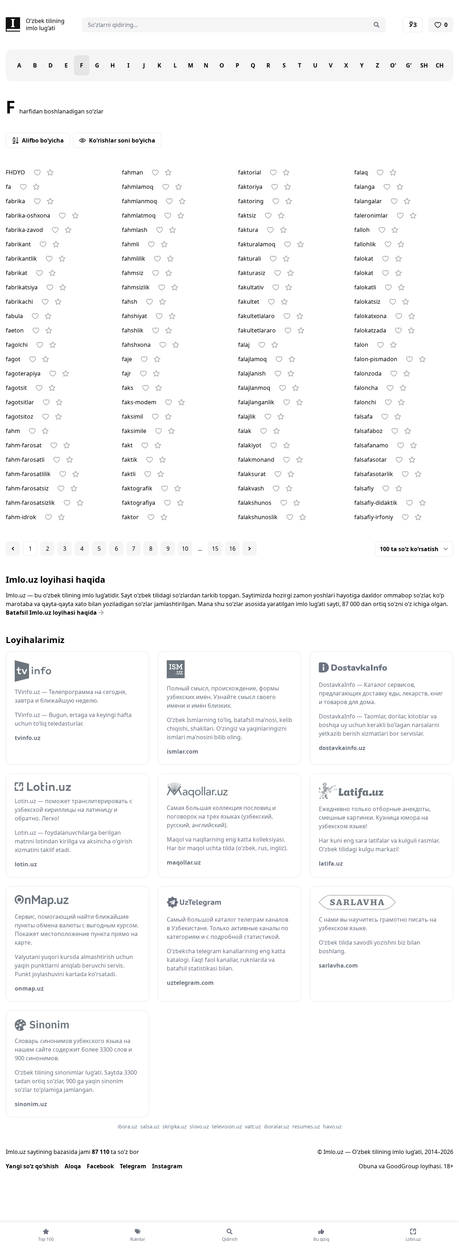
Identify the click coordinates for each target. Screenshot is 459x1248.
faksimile (134, 431)
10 (185, 549)
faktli (129, 474)
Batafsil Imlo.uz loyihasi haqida (51, 612)
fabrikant (18, 244)
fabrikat (16, 273)
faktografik (137, 488)
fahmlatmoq (139, 215)
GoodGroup (402, 1166)
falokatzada (370, 330)
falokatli (365, 287)
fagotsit (16, 388)
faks (127, 388)
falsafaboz (368, 431)
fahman (132, 172)
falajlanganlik (256, 402)
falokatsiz (367, 302)
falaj (244, 345)
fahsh (129, 302)
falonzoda (368, 373)
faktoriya (250, 187)
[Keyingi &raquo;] (249, 548)
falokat (363, 258)
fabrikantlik (21, 258)
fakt (127, 445)
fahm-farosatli (25, 460)
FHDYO (15, 172)
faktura (248, 230)
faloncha (366, 388)
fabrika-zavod (24, 230)
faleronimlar (371, 215)
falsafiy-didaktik (375, 503)
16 (232, 549)
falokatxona (370, 316)
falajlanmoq (254, 388)
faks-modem (139, 402)
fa (8, 187)
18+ (448, 1166)
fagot (13, 359)
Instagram (167, 1166)
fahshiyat (134, 316)
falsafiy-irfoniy (373, 517)
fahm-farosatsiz (27, 488)
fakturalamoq (256, 244)
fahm (13, 431)
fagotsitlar (20, 402)
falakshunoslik (258, 517)
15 (215, 549)
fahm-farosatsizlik (30, 503)
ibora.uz (127, 1126)
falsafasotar (370, 460)
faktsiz (247, 215)
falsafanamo (371, 445)
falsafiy (364, 488)
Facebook (100, 1166)
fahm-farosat (24, 445)
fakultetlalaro (256, 316)
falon (361, 345)
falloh (362, 230)
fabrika (15, 201)
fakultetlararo (257, 330)
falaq (361, 172)
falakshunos (254, 503)
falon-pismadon (375, 359)
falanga (364, 187)
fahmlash (134, 230)
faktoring (251, 201)
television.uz (227, 1126)
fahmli (130, 244)
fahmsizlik (136, 287)
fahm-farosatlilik (28, 474)
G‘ (408, 65)
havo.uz (332, 1126)
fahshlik (132, 330)
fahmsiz (132, 273)
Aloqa (73, 1166)
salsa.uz (150, 1126)
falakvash (251, 488)
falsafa (363, 416)
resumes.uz (306, 1126)
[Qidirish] (376, 24)
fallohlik (365, 244)
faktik (129, 460)
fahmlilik (133, 258)
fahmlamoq (137, 187)
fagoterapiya (23, 373)
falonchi (365, 402)
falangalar (368, 201)
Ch (440, 65)
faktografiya (138, 503)
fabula (14, 316)
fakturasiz (251, 273)
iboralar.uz (276, 1126)
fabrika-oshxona (28, 215)
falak (244, 431)
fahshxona (136, 345)
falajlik (247, 416)
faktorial (249, 172)
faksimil (132, 416)
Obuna (368, 1166)
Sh (424, 65)
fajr (126, 373)
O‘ (393, 65)
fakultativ (251, 287)
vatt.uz (253, 1126)
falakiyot (249, 445)
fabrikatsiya (22, 287)
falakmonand (256, 460)
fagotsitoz (19, 416)
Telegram (133, 1166)
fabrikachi (19, 302)
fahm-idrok (21, 517)
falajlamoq (252, 359)
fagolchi (17, 345)
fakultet (248, 302)
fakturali (249, 258)
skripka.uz (174, 1126)
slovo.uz (199, 1126)
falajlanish (252, 373)
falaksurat (252, 474)
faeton (15, 330)
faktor (130, 517)
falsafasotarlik (373, 474)
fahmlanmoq (139, 201)
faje (127, 359)
